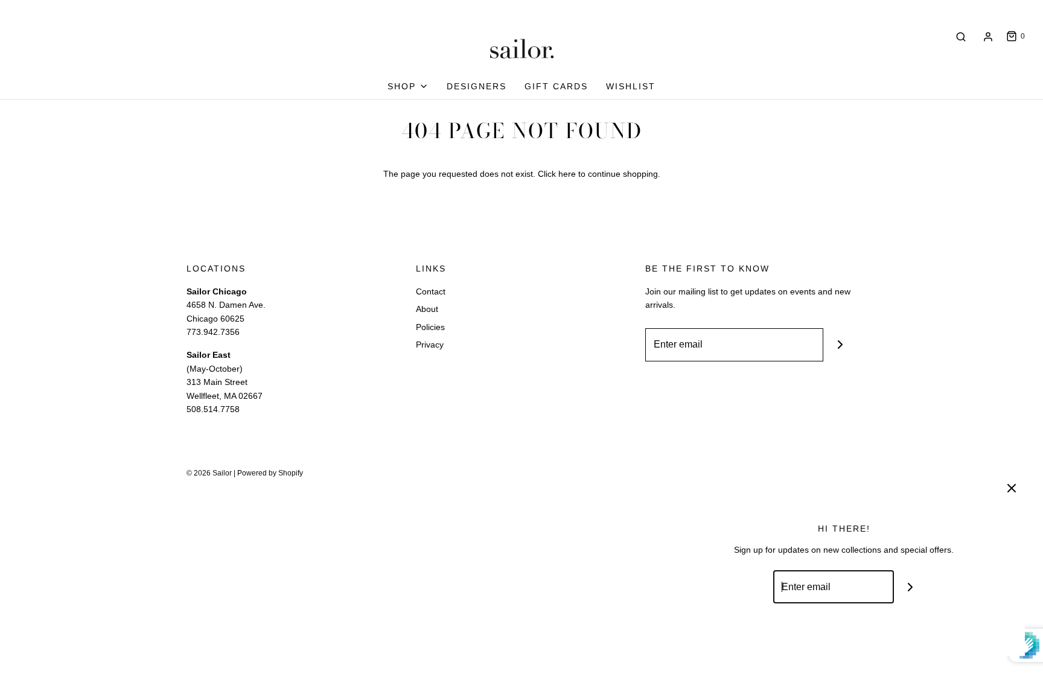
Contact (430, 291)
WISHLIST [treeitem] (630, 86)
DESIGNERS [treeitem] (476, 86)
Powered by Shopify (270, 473)
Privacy (430, 344)
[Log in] (988, 36)
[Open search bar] (961, 36)
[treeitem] (408, 86)
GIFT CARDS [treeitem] (556, 86)
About (427, 309)
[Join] (839, 344)
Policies (430, 327)
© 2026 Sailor (209, 473)
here (567, 174)
